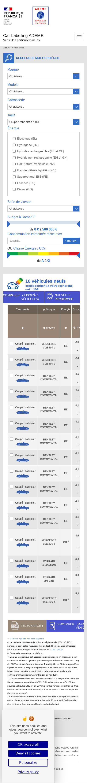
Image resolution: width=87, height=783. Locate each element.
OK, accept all (28, 744)
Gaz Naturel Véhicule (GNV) (36, 164)
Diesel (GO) (25, 189)
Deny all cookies (28, 753)
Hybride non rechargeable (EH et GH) (42, 157)
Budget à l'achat (21, 217)
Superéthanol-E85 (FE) (32, 176)
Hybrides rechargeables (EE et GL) (40, 151)
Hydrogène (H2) (28, 145)
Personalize (28, 762)
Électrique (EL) (27, 138)
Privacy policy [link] (28, 772)
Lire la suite (57, 649)
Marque (13, 69)
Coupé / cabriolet (25, 343)
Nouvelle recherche (64, 297)
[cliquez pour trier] (23, 326)
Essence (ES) (26, 183)
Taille (11, 115)
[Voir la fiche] (22, 349)
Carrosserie (16, 100)
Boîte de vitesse (19, 202)
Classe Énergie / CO (26, 249)
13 (33, 216)
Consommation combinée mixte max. (35, 234)
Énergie (13, 128)
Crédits (74, 747)
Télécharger (32, 625)
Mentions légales (59, 747)
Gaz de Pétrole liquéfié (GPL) (36, 170)
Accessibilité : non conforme (62, 755)
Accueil (6, 48)
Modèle (13, 84)
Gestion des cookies (67, 751)
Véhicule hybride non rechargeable (27, 639)
